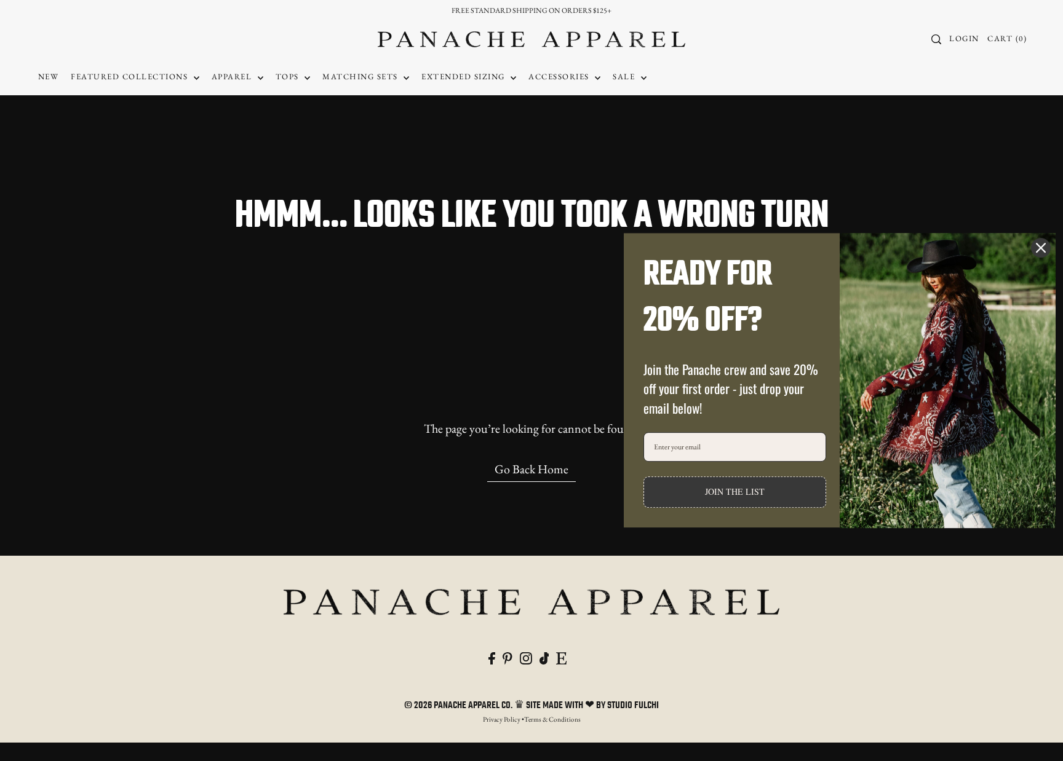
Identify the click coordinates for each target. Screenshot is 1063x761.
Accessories (560, 76)
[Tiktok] (544, 656)
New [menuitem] (48, 76)
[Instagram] (526, 656)
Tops (289, 76)
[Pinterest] (507, 656)
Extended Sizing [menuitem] (464, 76)
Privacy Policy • (503, 719)
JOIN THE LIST (735, 492)
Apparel (233, 76)
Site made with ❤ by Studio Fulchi (592, 706)
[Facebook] (491, 656)
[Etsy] (561, 656)
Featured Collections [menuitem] (131, 76)
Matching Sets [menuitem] (361, 76)
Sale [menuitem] (625, 76)
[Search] (936, 39)
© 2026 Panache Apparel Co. (459, 706)
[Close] (1041, 247)
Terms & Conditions (552, 719)
